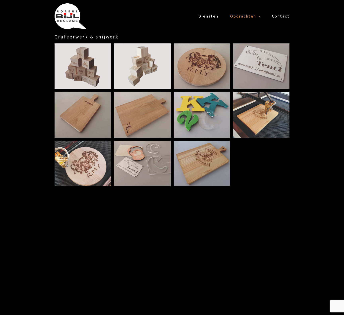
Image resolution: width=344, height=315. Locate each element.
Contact (280, 16)
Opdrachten (243, 16)
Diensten (208, 16)
